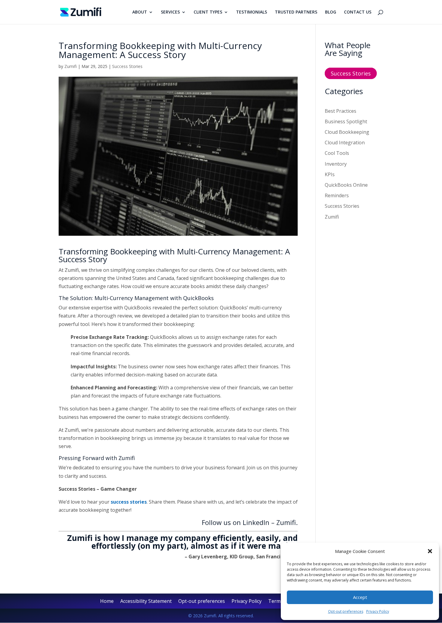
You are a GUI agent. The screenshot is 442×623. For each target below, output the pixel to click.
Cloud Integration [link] (345, 142)
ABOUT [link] (139, 12)
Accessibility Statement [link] (146, 601)
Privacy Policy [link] (377, 611)
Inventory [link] (336, 164)
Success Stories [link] (127, 66)
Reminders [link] (337, 195)
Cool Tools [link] (337, 153)
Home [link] (107, 601)
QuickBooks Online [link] (346, 185)
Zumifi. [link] (287, 522)
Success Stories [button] (351, 73)
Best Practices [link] (340, 111)
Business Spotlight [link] (346, 121)
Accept (360, 597)
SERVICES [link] (170, 12)
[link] (81, 11)
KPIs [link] (330, 174)
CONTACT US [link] (357, 12)
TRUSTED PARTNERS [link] (296, 12)
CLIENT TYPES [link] (208, 12)
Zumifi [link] (70, 66)
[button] (430, 551)
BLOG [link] (330, 12)
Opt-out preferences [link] (345, 611)
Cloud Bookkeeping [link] (347, 132)
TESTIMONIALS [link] (251, 12)
